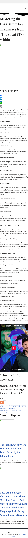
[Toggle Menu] (25, 1)
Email (1, 398)
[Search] (25, 8)
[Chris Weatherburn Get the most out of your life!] (5, 8)
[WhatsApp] (14, 103)
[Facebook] (14, 96)
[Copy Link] (14, 107)
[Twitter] (14, 98)
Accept (20, 534)
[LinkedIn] (14, 100)
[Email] (14, 105)
